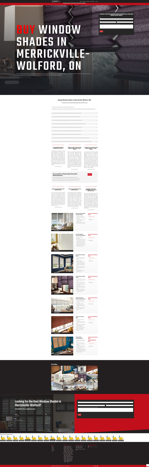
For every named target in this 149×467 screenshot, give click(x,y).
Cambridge (65, 449)
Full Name (101, 17)
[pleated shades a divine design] (62, 284)
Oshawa (65, 458)
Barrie (70, 446)
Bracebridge (65, 447)
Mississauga (65, 455)
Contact (96, 1)
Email (100, 20)
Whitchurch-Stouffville (68, 460)
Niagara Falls (68, 456)
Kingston (69, 453)
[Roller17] (57, 390)
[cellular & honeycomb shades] (62, 304)
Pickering (65, 459)
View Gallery (91, 219)
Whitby (65, 460)
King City (66, 453)
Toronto (71, 459)
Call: (90, 174)
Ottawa (67, 458)
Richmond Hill (68, 459)
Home (81, 1)
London (67, 454)
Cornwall (70, 449)
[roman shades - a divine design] (62, 263)
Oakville (68, 457)
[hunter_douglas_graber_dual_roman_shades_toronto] (92, 390)
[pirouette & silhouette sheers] (62, 242)
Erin (67, 450)
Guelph (70, 451)
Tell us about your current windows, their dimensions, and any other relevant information (88, 407)
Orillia (72, 457)
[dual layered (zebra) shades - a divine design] (62, 221)
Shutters (88, 1)
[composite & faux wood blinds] (62, 324)
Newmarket (65, 456)
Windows (84, 1)
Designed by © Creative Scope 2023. (55, 465)
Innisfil (68, 452)
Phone (118, 20)
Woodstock (68, 461)
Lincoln (65, 454)
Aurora (68, 446)
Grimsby (67, 451)
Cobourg (68, 449)
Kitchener (72, 453)
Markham (69, 454)
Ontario (70, 457)
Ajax (64, 446)
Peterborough (70, 458)
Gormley (65, 451)
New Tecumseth (69, 455)
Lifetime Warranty (57, 230)
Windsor (65, 461)
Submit (101, 31)
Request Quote (92, 216)
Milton (72, 454)
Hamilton (66, 452)
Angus (66, 446)
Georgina (72, 450)
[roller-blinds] (80, 390)
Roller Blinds (92, 1)
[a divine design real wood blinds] (62, 345)
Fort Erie (69, 450)
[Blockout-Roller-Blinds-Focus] (68, 390)
